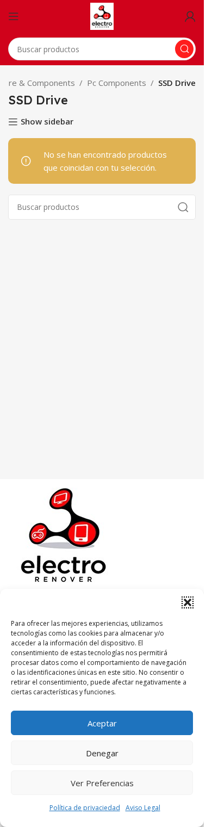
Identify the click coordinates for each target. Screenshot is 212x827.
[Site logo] (102, 15)
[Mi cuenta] (190, 16)
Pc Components (116, 82)
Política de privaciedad (84, 807)
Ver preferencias (102, 783)
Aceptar (102, 723)
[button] (187, 602)
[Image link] (65, 534)
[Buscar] (184, 49)
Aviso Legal (143, 807)
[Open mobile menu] (13, 16)
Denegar (102, 753)
